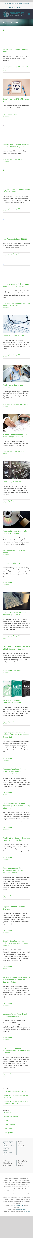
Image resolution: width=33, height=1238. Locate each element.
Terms (20, 1163)
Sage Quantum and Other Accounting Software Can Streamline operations (13, 870)
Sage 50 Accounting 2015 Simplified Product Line (16, 688)
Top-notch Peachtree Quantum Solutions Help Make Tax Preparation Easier (15, 771)
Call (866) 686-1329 (9, 3)
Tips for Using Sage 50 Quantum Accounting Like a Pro (16, 600)
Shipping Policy (7, 1163)
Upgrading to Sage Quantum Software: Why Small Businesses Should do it (16, 735)
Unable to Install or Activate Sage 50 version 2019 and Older (16, 272)
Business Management (15, 303)
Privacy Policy (22, 1161)
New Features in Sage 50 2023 (16, 227)
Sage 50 (11, 66)
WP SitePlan (27, 1211)
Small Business (14, 305)
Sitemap (20, 1165)
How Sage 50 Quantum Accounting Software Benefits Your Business (16, 1050)
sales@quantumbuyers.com (22, 3)
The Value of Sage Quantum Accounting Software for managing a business (16, 806)
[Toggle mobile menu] (29, 14)
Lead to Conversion (21, 1209)
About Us (21, 1144)
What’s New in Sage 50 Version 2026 (16, 37)
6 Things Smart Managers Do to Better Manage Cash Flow (16, 422)
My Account (6, 1161)
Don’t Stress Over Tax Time (16, 324)
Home (20, 1142)
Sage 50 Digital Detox (11, 563)
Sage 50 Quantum (19, 66)
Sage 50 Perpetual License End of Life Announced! (16, 177)
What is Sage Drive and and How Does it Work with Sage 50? (16, 132)
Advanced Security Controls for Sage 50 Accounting (16, 519)
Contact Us (21, 1146)
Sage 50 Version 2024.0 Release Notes (16, 87)
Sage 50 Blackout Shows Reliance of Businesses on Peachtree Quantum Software (16, 979)
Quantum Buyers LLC (18, 1205)
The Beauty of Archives (16, 470)
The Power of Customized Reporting (16, 373)
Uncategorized (8, 1132)
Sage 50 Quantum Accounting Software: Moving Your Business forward (15, 943)
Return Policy (7, 1165)
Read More (6, 71)
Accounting (6, 66)
